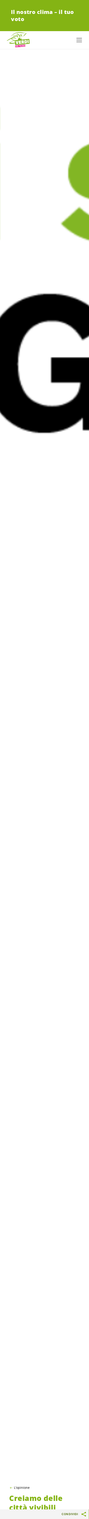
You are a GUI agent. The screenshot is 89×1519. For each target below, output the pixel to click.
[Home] (18, 40)
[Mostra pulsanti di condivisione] (84, 1514)
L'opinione (22, 1487)
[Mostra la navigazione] (79, 40)
